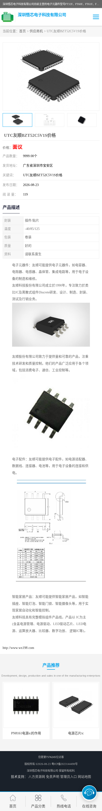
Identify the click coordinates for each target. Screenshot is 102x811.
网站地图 (84, 777)
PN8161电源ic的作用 (26, 733)
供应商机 (36, 31)
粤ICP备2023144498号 (64, 764)
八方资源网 (36, 777)
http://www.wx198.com (18, 648)
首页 (22, 31)
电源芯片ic (76, 733)
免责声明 (52, 777)
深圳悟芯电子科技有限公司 (42, 770)
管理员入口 (68, 777)
